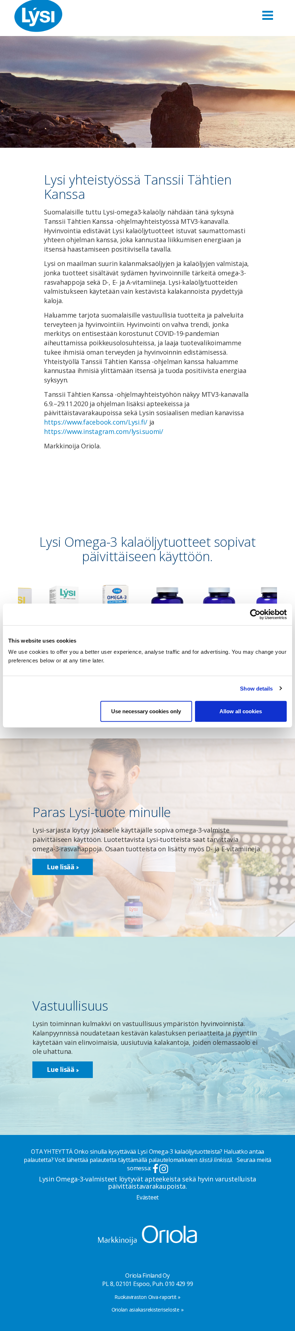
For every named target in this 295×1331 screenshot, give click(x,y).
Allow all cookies (240, 711)
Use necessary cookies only (146, 711)
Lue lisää (61, 866)
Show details (256, 688)
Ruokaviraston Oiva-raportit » (147, 1297)
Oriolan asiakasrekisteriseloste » (148, 1309)
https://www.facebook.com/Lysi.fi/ (96, 422)
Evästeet (147, 1197)
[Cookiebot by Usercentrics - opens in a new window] (255, 614)
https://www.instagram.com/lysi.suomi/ (103, 431)
